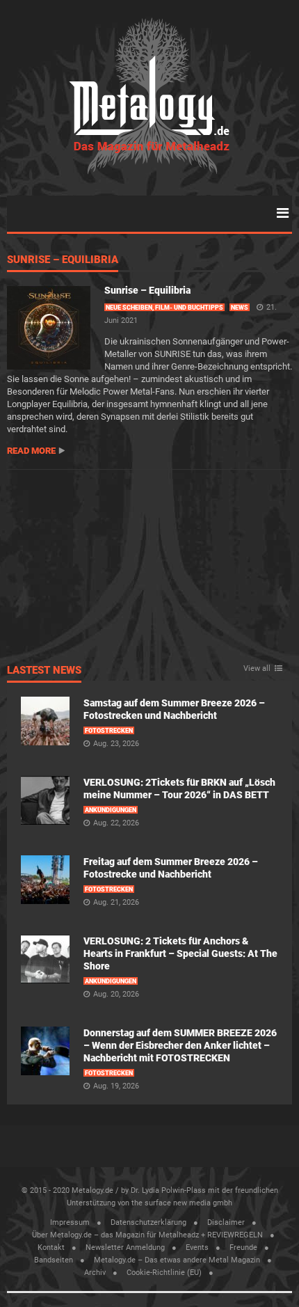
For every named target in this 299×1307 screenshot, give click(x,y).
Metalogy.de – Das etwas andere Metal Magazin (177, 1260)
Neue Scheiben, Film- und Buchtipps (164, 307)
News (239, 307)
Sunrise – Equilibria (62, 260)
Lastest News (44, 670)
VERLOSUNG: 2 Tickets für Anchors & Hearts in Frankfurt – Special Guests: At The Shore (180, 953)
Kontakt (51, 1247)
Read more (31, 450)
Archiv (95, 1272)
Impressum (70, 1222)
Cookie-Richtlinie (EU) (164, 1272)
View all (256, 669)
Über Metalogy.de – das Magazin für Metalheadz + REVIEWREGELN (147, 1234)
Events (197, 1247)
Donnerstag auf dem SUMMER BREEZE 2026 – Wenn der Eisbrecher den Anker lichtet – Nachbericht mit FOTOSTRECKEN (180, 1045)
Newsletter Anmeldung (125, 1247)
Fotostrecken (109, 730)
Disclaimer (226, 1222)
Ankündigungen (110, 810)
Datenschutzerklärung (148, 1222)
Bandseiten (53, 1260)
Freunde (243, 1247)
